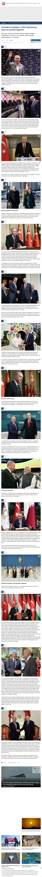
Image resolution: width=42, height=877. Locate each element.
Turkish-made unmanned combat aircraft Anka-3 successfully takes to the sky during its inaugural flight (20, 784)
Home (10, 22)
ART (24, 3)
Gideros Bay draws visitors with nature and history (30, 866)
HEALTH (26, 3)
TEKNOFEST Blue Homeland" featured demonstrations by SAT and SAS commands (10, 848)
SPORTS (17, 3)
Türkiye (4, 762)
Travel (21, 22)
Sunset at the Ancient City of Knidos (31, 831)
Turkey (11, 40)
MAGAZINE (21, 3)
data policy (23, 873)
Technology (27, 22)
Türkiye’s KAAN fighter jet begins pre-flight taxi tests (10, 866)
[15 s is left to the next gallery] (21, 776)
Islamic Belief (14, 22)
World (31, 22)
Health (18, 22)
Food (23, 22)
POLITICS (10, 3)
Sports (37, 22)
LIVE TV (35, 3)
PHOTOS (32, 3)
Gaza (18, 762)
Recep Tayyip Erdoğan (12, 762)
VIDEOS (29, 3)
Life (39, 22)
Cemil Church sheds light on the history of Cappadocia (30, 848)
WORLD (7, 3)
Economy (34, 22)
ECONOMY (14, 3)
